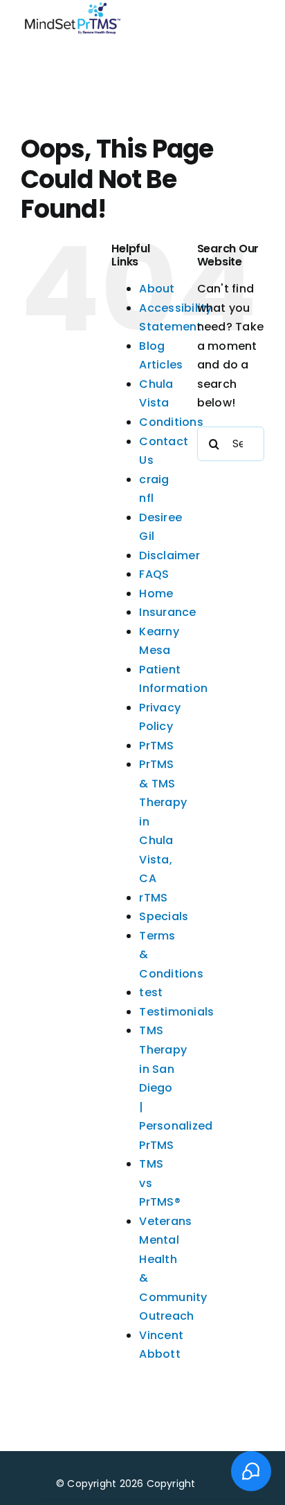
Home (156, 593)
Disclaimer (169, 555)
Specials (163, 916)
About (156, 289)
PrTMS (156, 746)
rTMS (153, 898)
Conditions (171, 422)
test (151, 992)
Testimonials (176, 1012)
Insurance (167, 612)
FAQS (154, 574)
